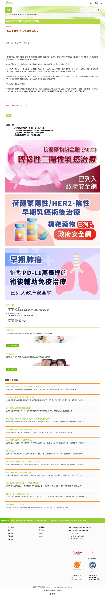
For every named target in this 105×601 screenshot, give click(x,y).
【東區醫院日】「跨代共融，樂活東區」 (14, 525)
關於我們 (41, 533)
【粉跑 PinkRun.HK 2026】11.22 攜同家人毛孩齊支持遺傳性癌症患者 (28, 310)
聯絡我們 (41, 536)
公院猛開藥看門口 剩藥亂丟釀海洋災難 (20, 397)
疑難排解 (10, 533)
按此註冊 (13, 369)
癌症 (26, 91)
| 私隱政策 (46, 590)
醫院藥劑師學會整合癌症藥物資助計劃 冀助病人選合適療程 (28, 419)
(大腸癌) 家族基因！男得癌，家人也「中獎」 (30, 128)
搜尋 (97, 10)
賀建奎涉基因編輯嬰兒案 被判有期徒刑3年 (22, 483)
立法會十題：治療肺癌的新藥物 (17, 494)
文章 (9, 530)
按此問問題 (13, 345)
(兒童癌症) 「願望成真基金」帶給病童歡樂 (29, 133)
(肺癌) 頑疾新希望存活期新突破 (22, 521)
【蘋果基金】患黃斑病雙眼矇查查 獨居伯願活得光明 (68, 521)
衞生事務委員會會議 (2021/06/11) (18, 408)
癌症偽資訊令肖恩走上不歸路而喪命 (19, 440)
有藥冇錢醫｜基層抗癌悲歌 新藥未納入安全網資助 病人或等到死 (30, 386)
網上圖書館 (42, 527)
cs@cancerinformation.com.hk (81, 530)
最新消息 (10, 539)
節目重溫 (41, 530)
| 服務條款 (52, 590)
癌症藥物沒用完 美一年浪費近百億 (27, 135)
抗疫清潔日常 (11, 451)
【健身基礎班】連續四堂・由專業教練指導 (20, 315)
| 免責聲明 (59, 590)
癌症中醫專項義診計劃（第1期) (17, 321)
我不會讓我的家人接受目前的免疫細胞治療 (21, 429)
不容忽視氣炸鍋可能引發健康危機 (18, 472)
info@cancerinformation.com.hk (81, 527)
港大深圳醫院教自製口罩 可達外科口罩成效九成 (24, 462)
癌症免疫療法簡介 (41, 521)
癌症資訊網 (11, 527)
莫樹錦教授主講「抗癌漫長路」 (17, 504)
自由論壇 (9, 14)
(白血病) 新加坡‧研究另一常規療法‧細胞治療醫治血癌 (34, 130)
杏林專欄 (10, 536)
